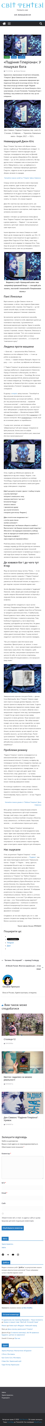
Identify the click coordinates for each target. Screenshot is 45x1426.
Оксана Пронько (20, 71)
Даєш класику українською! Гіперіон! (20, 1329)
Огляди (14, 57)
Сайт (4, 1203)
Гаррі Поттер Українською (10, 1365)
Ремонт (4, 1325)
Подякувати (6, 1398)
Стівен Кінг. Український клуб (11, 1361)
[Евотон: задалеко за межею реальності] (22, 1053)
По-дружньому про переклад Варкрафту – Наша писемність (22, 1320)
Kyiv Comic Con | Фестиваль (11, 1358)
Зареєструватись (7, 1244)
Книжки (7, 57)
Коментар (6, 1154)
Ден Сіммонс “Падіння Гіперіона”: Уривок (21, 1119)
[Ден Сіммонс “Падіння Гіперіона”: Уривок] (22, 1093)
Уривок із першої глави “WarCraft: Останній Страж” (21, 1322)
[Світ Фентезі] (4, 23)
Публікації (21, 57)
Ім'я (4, 1183)
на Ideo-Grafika (26, 1308)
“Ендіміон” (32, 857)
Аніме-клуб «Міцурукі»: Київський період (23, 1325)
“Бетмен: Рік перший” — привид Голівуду (21, 960)
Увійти (4, 1247)
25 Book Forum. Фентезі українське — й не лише (23, 967)
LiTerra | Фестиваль (8, 1354)
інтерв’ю (14, 393)
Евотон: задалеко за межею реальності (18, 1078)
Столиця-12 (9, 1039)
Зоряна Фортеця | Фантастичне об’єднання (16, 1350)
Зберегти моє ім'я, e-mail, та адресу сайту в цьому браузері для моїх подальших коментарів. (21, 1219)
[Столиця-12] (22, 1015)
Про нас (17, 1338)
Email (4, 1193)
